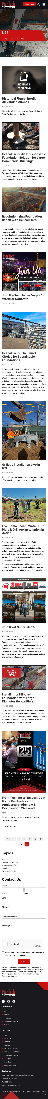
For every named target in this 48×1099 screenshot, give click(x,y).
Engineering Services (11, 1021)
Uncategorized (8, 862)
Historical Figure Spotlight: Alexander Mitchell (21, 100)
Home (4, 39)
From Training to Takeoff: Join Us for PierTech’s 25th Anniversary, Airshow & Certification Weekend (23, 803)
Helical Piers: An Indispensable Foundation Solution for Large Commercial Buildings (24, 157)
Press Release (8, 865)
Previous (10, 839)
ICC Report (7, 1059)
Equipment (7, 1018)
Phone (5, 907)
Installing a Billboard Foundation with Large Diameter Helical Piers (18, 698)
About (13, 39)
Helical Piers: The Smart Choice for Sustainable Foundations (19, 356)
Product (6, 1015)
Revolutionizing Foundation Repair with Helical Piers (22, 218)
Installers (7, 1045)
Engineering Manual (11, 1055)
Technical (7, 1042)
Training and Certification (12, 1052)
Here (11, 826)
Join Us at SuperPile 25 (18, 627)
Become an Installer (10, 1048)
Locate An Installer (10, 1065)
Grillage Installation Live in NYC (21, 466)
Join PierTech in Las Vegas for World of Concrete (23, 297)
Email (5, 898)
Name (5, 885)
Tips (3, 859)
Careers (6, 1025)
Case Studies (7, 871)
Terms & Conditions (33, 1092)
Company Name (10, 916)
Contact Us (7, 1038)
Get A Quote (8, 1062)
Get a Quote (29, 4)
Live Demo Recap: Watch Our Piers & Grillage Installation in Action (23, 529)
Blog (4, 868)
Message (7, 925)
